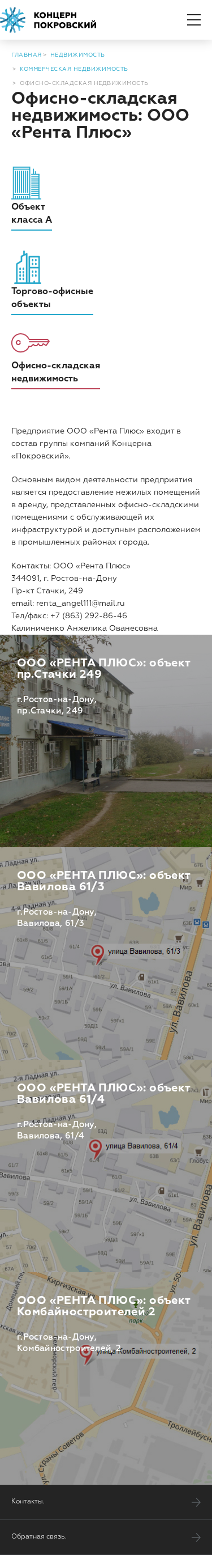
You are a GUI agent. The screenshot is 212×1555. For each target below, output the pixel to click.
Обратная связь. (39, 1536)
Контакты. (28, 1501)
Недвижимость (77, 55)
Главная (26, 55)
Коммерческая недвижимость (74, 69)
